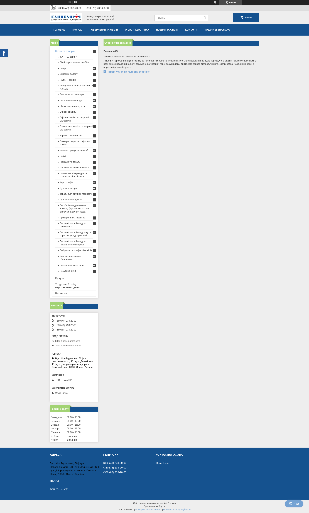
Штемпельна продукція (72, 106)
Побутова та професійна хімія (76, 250)
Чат (297, 503)
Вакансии (61, 293)
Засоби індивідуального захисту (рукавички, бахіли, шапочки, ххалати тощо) (75, 208)
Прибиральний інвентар (72, 217)
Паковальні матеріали (72, 265)
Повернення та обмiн (104, 29)
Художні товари (68, 188)
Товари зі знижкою (217, 29)
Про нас (77, 29)
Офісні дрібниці (68, 111)
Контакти (191, 29)
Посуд (63, 156)
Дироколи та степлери (72, 94)
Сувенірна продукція (71, 199)
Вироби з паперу (69, 74)
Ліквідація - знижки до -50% (75, 62)
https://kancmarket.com (67, 341)
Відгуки (59, 278)
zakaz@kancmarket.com (68, 345)
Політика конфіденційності (177, 509)
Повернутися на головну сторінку (128, 71)
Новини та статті (167, 29)
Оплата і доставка (137, 29)
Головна (59, 29)
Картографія (66, 182)
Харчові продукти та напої (74, 150)
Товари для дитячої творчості (76, 194)
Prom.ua (172, 503)
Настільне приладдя (71, 100)
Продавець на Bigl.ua (154, 506)
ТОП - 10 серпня (68, 56)
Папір (63, 68)
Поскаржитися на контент (148, 509)
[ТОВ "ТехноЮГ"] (66, 17)
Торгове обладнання (71, 135)
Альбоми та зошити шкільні (74, 167)
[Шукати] (205, 18)
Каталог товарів (65, 51)
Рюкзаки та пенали (70, 162)
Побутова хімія (68, 271)
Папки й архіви (68, 79)
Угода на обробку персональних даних (68, 286)
